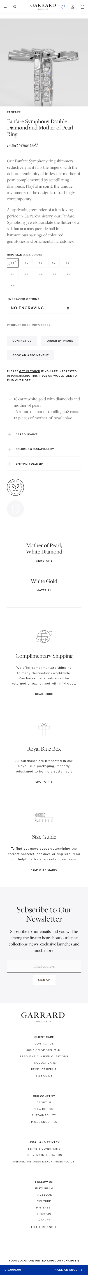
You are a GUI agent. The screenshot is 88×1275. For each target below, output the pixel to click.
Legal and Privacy (44, 1142)
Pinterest (44, 1207)
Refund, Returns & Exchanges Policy (44, 1161)
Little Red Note (44, 1227)
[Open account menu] (73, 7)
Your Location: (44, 1260)
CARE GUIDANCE (26, 434)
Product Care (44, 1062)
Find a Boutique (44, 1109)
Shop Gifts (44, 781)
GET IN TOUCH (29, 371)
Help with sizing (44, 869)
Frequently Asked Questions (44, 1056)
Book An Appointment (44, 1049)
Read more (44, 694)
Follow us (44, 1181)
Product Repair (44, 1069)
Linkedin (44, 1214)
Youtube (44, 1201)
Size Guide (44, 1075)
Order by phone (60, 340)
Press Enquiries (44, 1121)
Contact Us (44, 1043)
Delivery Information (44, 1155)
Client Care (44, 1037)
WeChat (44, 1220)
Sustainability (44, 1115)
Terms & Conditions (44, 1148)
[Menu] (5, 7)
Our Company (44, 1096)
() (32, 254)
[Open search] (15, 7)
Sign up (44, 979)
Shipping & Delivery (30, 463)
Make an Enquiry (68, 1269)
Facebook (44, 1194)
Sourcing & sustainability (35, 449)
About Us (44, 1102)
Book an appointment (30, 355)
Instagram (44, 1188)
